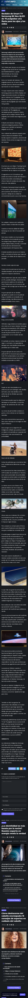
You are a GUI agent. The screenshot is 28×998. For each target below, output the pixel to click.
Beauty (4, 910)
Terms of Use (14, 995)
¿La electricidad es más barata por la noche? (13, 880)
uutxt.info (9, 1)
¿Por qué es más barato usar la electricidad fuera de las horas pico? (12, 884)
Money (3, 822)
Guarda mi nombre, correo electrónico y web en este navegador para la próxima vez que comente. (14, 809)
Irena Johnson (8, 31)
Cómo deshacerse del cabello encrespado (11, 967)
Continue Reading (14, 900)
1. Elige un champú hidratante (12, 971)
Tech (3, 10)
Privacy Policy (6, 995)
